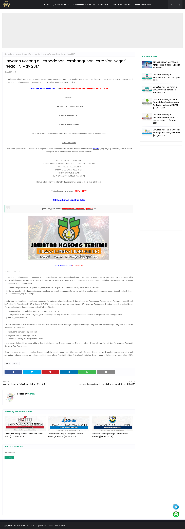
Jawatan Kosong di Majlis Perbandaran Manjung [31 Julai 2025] (110, 435)
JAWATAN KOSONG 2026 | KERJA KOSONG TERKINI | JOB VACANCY (40, 525)
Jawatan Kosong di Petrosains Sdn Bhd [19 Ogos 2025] (166, 77)
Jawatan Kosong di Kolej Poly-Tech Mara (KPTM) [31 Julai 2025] (24, 435)
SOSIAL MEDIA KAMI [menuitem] (142, 4)
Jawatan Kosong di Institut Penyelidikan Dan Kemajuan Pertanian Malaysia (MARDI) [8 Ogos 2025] (166, 103)
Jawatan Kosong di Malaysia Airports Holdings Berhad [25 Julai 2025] (65, 435)
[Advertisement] (92, 30)
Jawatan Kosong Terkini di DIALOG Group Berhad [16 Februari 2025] (165, 90)
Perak (12, 54)
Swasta (15, 363)
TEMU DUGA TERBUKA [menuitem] (121, 4)
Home (7, 54)
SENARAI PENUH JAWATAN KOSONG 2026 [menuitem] (90, 4)
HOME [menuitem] (47, 4)
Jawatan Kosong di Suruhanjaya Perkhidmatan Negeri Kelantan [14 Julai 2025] (165, 118)
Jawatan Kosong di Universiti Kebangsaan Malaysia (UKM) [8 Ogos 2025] (166, 132)
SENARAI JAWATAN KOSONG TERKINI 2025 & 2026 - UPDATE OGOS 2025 (166, 65)
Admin (31, 393)
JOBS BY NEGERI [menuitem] (60, 4)
